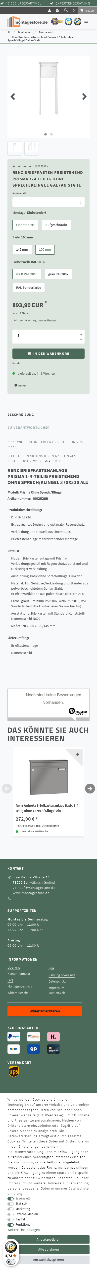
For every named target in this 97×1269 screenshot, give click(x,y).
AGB (51, 969)
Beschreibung (20, 414)
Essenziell (22, 1198)
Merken (22, 385)
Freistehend (45, 32)
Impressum (56, 988)
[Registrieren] (58, 10)
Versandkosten (47, 320)
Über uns (13, 967)
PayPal (20, 1219)
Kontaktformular (18, 974)
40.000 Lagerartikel (24, 3)
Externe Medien (26, 1214)
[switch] (10, 1262)
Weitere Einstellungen (23, 1230)
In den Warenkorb (50, 353)
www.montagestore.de (31, 893)
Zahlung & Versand (61, 975)
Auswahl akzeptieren (48, 1259)
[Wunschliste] (74, 10)
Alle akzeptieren (48, 1239)
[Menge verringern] (81, 340)
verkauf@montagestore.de (34, 887)
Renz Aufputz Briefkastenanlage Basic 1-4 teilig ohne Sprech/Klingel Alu (47, 808)
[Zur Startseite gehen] (8, 32)
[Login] (50, 10)
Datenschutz (57, 981)
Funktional (23, 1224)
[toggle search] (66, 10)
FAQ (10, 980)
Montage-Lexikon (19, 986)
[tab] (48, 414)
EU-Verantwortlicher (28, 427)
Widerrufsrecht (17, 993)
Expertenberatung (73, 3)
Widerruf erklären (45, 1010)
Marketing (22, 1209)
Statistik (21, 1203)
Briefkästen (24, 32)
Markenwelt (56, 993)
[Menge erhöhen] (81, 333)
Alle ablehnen (48, 1249)
